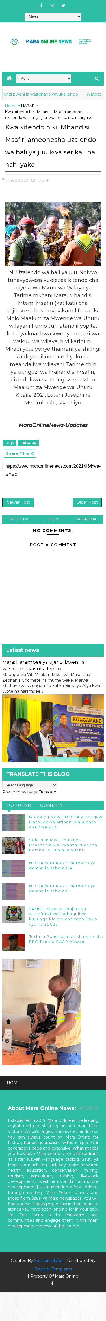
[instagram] (52, 5)
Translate (47, 792)
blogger (19, 519)
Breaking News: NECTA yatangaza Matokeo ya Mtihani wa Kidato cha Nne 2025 (66, 821)
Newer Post (18, 502)
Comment (53, 805)
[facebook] (41, 5)
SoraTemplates (48, 1260)
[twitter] (63, 5)
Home (11, 105)
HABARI (28, 105)
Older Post (87, 502)
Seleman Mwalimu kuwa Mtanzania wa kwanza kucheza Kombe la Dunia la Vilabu (63, 844)
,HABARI (43, 180)
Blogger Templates (53, 1269)
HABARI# (28, 442)
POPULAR (19, 805)
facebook (86, 519)
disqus (52, 519)
